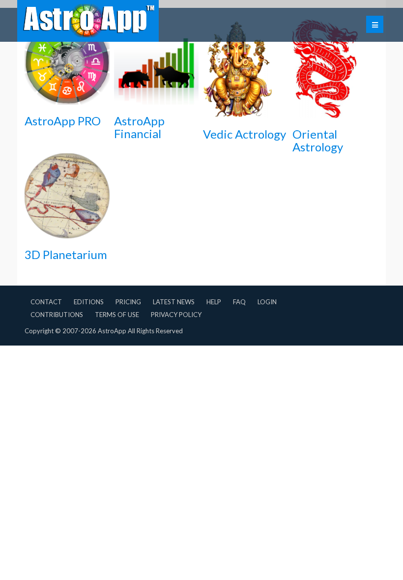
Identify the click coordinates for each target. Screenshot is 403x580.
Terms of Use (117, 315)
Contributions (56, 315)
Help (213, 302)
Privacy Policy (176, 315)
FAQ (239, 302)
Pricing (128, 302)
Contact (46, 302)
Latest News (174, 302)
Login (267, 302)
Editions (89, 302)
